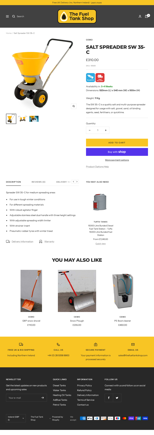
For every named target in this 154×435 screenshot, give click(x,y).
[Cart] (146, 16)
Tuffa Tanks (101, 222)
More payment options (117, 160)
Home (9, 33)
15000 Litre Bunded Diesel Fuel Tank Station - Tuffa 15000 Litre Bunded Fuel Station (100, 230)
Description (13, 182)
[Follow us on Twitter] (117, 398)
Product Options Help (97, 166)
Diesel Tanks (59, 385)
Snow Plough (77, 320)
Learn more (96, 2)
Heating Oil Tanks (62, 395)
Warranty (49, 241)
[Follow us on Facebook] (109, 398)
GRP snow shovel (31, 320)
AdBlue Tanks (60, 399)
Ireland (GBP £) (13, 418)
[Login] (140, 16)
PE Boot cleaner (122, 320)
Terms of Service (85, 399)
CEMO (89, 40)
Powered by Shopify (57, 418)
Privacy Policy (84, 385)
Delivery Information (69, 182)
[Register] (42, 398)
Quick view (100, 243)
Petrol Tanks (59, 404)
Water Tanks (59, 390)
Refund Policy (84, 390)
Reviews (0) (39, 182)
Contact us (83, 404)
